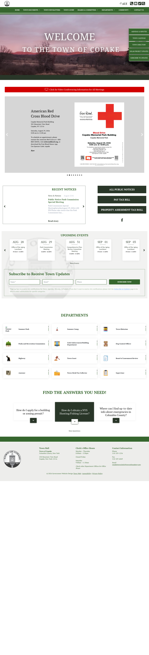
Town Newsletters (52, 10)
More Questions (74, 441)
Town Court (69, 10)
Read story (53, 231)
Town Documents (30, 10)
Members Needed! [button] (73, 185)
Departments (107, 10)
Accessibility (86, 484)
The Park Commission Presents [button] (77, 185)
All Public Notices (122, 199)
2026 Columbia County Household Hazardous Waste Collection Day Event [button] (75, 185)
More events (74, 273)
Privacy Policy (97, 484)
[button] (7, 139)
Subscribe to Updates (122, 299)
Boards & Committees (87, 10)
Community (124, 10)
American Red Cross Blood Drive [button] (79, 185)
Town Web (77, 484)
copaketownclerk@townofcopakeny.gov (126, 475)
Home (17, 10)
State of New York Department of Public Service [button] (67, 185)
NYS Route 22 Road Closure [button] (69, 185)
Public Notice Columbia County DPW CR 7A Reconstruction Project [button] (71, 185)
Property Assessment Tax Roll (122, 220)
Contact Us (139, 10)
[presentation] (4, 216)
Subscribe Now (124, 292)
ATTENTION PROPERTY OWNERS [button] (81, 185)
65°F (124, 3)
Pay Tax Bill (122, 209)
